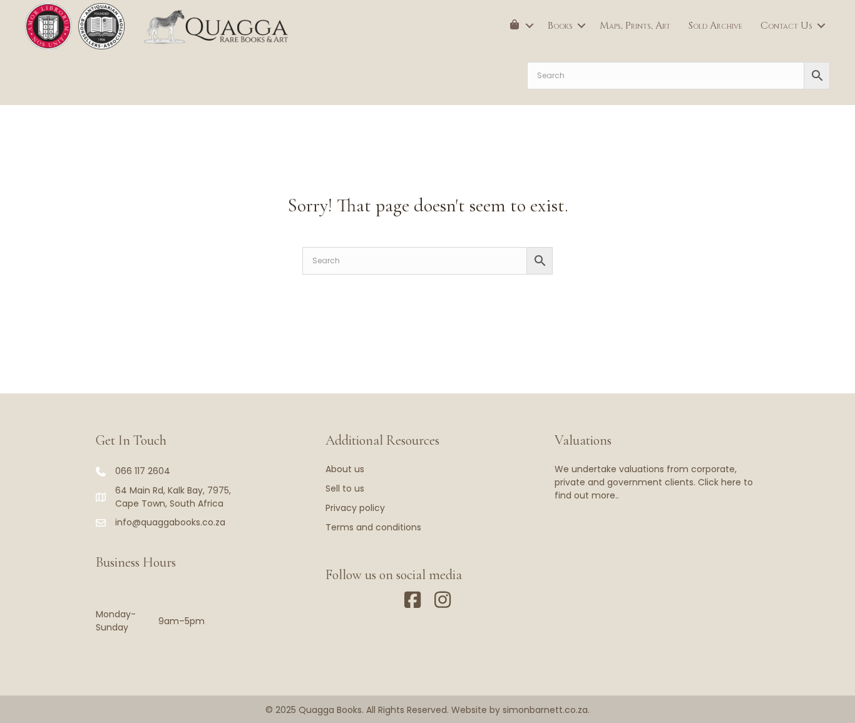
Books (560, 26)
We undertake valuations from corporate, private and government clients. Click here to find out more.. (654, 482)
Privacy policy (355, 508)
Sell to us (344, 488)
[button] (529, 26)
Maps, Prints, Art (635, 26)
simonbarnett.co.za (545, 710)
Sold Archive (715, 26)
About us (344, 469)
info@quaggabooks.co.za (170, 522)
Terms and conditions (373, 527)
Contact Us (786, 26)
